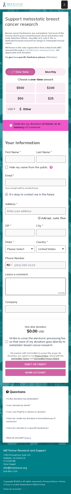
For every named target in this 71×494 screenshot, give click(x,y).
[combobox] (9, 265)
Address (10, 204)
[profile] (52, 4)
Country (41, 242)
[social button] (64, 5)
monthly (50, 72)
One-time (22, 72)
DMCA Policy (39, 484)
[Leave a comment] (35, 286)
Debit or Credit (35, 364)
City (38, 225)
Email (8, 175)
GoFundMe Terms (20, 358)
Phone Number (14, 258)
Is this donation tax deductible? (23, 398)
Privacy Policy (41, 355)
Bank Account (35, 372)
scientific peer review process (40, 50)
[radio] (22, 72)
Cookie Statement (21, 484)
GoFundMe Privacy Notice (46, 358)
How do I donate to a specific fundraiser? (28, 428)
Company (11, 302)
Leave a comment (16, 274)
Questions (17, 392)
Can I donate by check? (18, 405)
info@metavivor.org (15, 467)
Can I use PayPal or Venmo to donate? (26, 411)
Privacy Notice (50, 481)
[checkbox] (35, 125)
